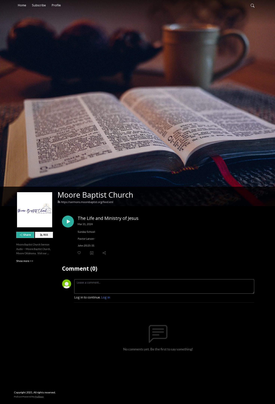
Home (22, 5)
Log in (105, 297)
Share (27, 234)
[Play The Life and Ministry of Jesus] (68, 221)
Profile (56, 5)
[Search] (252, 5)
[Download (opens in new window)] (92, 253)
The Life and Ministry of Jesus (108, 218)
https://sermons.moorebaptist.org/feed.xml (87, 202)
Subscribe (39, 5)
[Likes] (79, 253)
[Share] (104, 253)
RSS (45, 234)
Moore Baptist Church (95, 195)
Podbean (39, 396)
